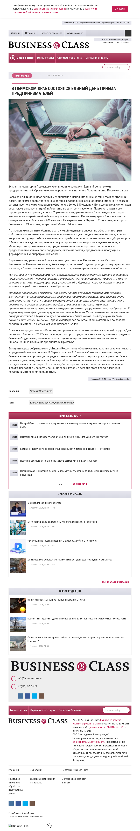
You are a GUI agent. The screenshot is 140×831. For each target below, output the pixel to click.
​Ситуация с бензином (97, 57)
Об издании (36, 770)
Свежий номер (25, 57)
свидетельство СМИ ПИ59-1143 (106, 727)
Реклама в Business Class (75, 770)
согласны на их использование (50, 8)
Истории (15, 33)
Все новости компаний (115, 582)
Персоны (30, 33)
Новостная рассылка (51, 33)
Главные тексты (45, 57)
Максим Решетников (41, 391)
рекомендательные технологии (89, 741)
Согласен (120, 8)
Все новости (80, 483)
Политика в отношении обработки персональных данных (16, 786)
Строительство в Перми (69, 57)
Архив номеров (75, 33)
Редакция (14, 770)
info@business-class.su (30, 678)
